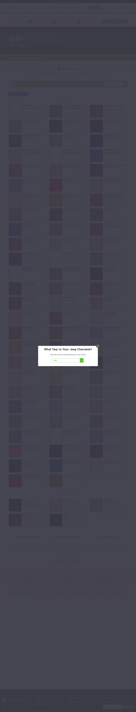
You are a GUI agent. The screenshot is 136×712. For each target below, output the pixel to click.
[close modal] (98, 346)
